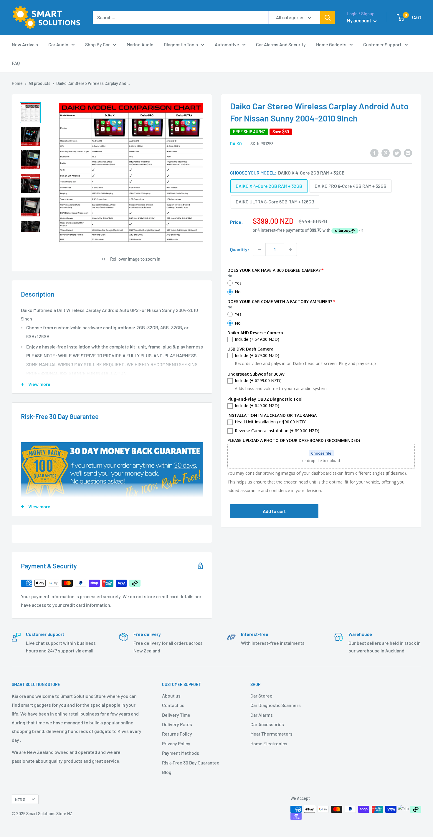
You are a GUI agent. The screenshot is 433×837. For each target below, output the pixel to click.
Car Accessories (267, 724)
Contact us (173, 705)
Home (17, 83)
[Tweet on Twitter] (397, 152)
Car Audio (58, 44)
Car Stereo (261, 695)
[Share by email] (408, 152)
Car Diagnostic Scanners (275, 705)
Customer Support (382, 44)
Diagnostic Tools (181, 44)
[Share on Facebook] (374, 152)
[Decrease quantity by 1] (259, 249)
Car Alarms (261, 715)
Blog (166, 772)
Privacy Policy (176, 743)
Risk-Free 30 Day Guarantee (190, 762)
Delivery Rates (177, 724)
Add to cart (274, 511)
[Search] (327, 17)
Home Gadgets (331, 44)
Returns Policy (177, 733)
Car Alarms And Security (281, 44)
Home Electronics (268, 743)
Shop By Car (97, 44)
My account (359, 20)
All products (39, 83)
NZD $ (20, 799)
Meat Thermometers (271, 733)
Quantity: (239, 249)
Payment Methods (180, 753)
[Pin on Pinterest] (385, 152)
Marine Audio (140, 44)
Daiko (236, 143)
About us (171, 695)
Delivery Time (176, 715)
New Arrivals (25, 44)
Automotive (227, 44)
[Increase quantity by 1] (290, 249)
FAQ (16, 63)
